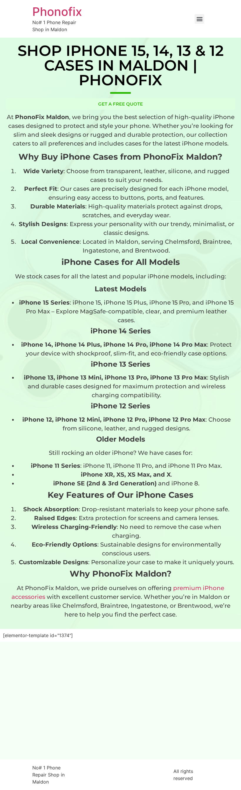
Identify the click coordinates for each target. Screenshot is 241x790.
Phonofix (57, 11)
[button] (199, 19)
